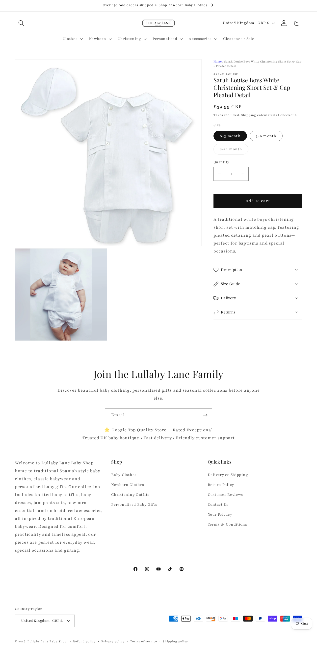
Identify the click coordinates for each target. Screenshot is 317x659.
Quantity (221, 162)
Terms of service (143, 641)
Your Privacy (220, 514)
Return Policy (221, 484)
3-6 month (266, 135)
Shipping (248, 115)
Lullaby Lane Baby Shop (46, 641)
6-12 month (234, 150)
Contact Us (218, 504)
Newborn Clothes (127, 484)
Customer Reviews (225, 494)
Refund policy (84, 641)
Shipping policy (175, 641)
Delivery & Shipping (228, 474)
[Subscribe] (205, 415)
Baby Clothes (123, 474)
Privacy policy (113, 641)
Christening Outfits (130, 494)
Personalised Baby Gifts (134, 504)
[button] (21, 23)
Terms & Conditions (227, 524)
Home (217, 61)
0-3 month (230, 135)
